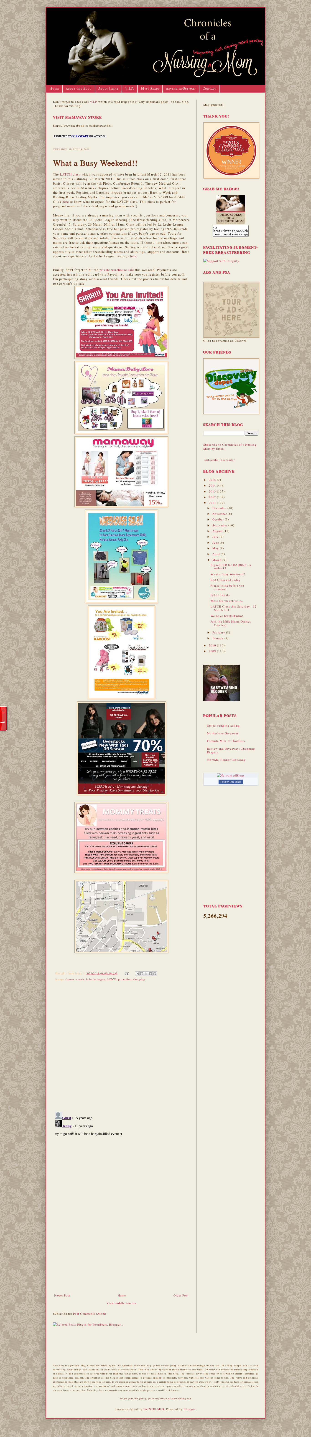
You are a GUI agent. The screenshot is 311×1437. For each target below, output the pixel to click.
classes (69, 979)
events (80, 979)
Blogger (189, 1409)
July (215, 537)
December (219, 508)
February (219, 632)
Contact (209, 88)
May (216, 548)
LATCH (111, 979)
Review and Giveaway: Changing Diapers (231, 750)
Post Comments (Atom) (89, 1313)
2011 (213, 503)
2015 (213, 480)
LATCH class (70, 174)
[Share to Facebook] (150, 973)
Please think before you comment (227, 587)
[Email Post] (126, 973)
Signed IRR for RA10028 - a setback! (231, 566)
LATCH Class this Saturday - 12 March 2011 (234, 608)
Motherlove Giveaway (223, 733)
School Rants (220, 595)
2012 (213, 497)
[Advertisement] (121, 1259)
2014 (213, 485)
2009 (213, 651)
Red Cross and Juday (226, 580)
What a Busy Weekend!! (228, 574)
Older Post (181, 1295)
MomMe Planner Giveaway (226, 760)
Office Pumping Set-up (223, 726)
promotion (124, 979)
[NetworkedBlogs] (231, 775)
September (220, 525)
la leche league (95, 979)
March (217, 560)
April (216, 554)
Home (54, 88)
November (220, 514)
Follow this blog (230, 781)
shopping (139, 979)
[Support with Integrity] (221, 261)
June (216, 542)
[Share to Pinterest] (154, 973)
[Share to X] (146, 973)
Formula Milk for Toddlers (226, 741)
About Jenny (108, 88)
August (218, 531)
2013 (213, 491)
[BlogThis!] (141, 973)
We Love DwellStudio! (227, 616)
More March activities (227, 601)
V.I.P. (129, 88)
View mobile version (121, 1303)
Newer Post (62, 1295)
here (65, 201)
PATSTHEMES (153, 1409)
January (218, 638)
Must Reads (150, 88)
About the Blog (79, 88)
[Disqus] (121, 1045)
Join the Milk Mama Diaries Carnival (231, 623)
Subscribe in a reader (219, 460)
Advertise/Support (181, 88)
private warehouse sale (116, 270)
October (218, 519)
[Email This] (137, 973)
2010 (213, 645)
